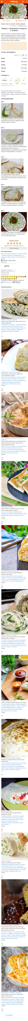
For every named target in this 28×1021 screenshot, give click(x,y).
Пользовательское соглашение (13, 1017)
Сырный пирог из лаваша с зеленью (11, 758)
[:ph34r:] (25, 276)
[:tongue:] (12, 278)
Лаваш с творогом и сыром (8, 701)
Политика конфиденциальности (14, 1018)
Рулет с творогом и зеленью (9, 635)
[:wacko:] (3, 276)
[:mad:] (20, 276)
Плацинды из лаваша (7, 507)
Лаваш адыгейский (6, 811)
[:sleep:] (9, 276)
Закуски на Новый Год (7, 253)
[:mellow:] (11, 278)
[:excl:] (5, 278)
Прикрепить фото (7, 282)
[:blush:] (23, 276)
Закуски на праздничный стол (15, 255)
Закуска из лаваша (6, 257)
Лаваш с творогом (6, 861)
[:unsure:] (2, 278)
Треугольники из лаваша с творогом (11, 992)
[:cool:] (14, 276)
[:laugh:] (9, 278)
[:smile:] (18, 276)
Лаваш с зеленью (18, 253)
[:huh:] (3, 278)
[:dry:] (11, 276)
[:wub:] (16, 277)
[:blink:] (7, 278)
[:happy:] (12, 276)
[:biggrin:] (16, 278)
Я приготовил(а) (14, 248)
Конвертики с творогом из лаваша (10, 372)
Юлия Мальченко (22, 25)
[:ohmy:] (7, 276)
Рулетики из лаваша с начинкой (10, 925)
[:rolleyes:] (21, 276)
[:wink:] (2, 276)
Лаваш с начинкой (16, 257)
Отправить (17, 282)
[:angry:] (14, 278)
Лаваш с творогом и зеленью (9, 319)
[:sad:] (5, 276)
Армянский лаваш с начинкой (9, 571)
